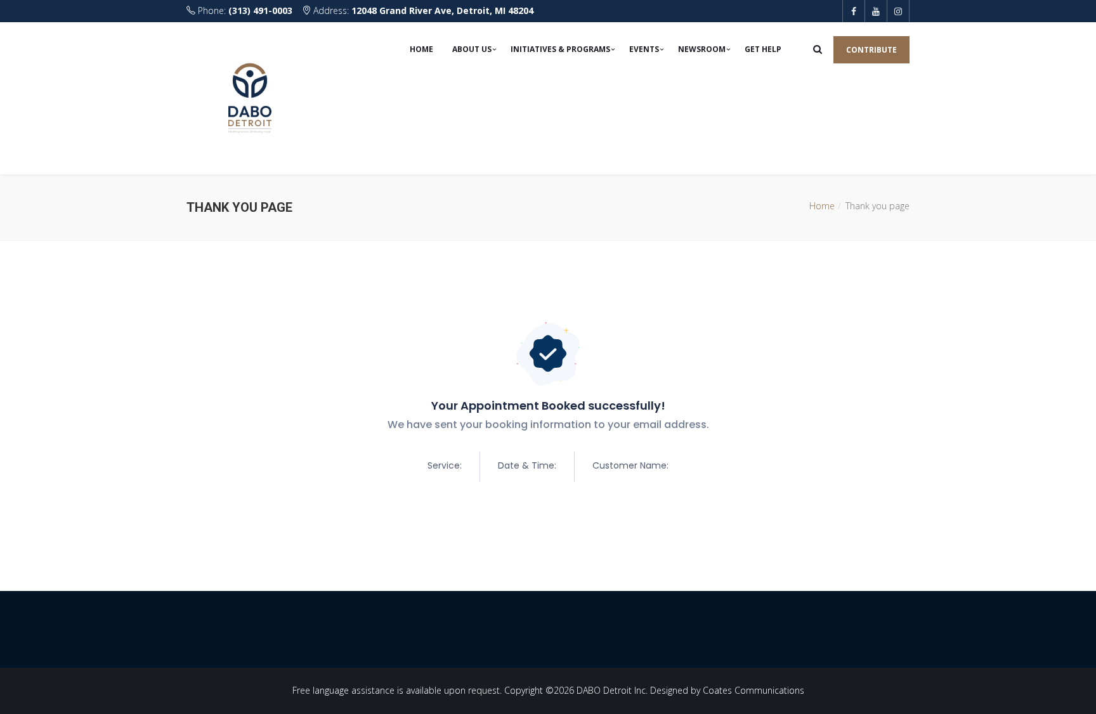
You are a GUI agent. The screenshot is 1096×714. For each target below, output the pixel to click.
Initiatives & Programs (560, 49)
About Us (472, 49)
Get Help (763, 49)
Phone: (243, 10)
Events (644, 49)
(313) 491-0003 (260, 10)
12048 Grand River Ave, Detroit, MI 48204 (442, 10)
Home (421, 49)
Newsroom (702, 49)
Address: (422, 10)
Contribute (871, 49)
